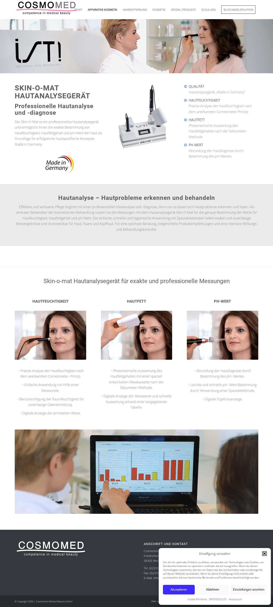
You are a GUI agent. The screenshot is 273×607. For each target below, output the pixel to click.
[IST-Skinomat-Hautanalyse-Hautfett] (136, 335)
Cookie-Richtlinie (197, 599)
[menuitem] (78, 9)
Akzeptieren (178, 589)
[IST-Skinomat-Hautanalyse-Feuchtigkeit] (50, 335)
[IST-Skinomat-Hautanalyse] (222, 335)
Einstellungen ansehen (248, 589)
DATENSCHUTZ (218, 599)
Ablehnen (212, 589)
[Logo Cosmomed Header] (47, 9)
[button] (264, 553)
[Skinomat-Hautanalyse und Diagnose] (143, 116)
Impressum (235, 599)
